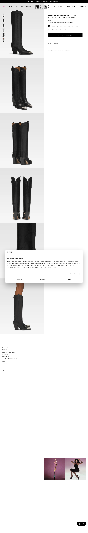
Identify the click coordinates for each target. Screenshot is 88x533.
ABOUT (3, 362)
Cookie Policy (51, 267)
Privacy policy (6, 356)
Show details (74, 274)
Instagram (5, 347)
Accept (69, 279)
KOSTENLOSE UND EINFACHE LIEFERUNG (58, 47)
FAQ (3, 370)
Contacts (4, 364)
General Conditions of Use (9, 358)
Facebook (4, 349)
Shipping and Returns (8, 366)
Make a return (6, 368)
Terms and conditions (8, 352)
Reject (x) (19, 279)
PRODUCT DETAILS (53, 44)
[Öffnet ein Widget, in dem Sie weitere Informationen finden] (81, 524)
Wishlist (74, 6)
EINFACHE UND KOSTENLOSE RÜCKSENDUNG (59, 50)
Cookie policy (6, 354)
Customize (43, 279)
